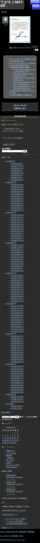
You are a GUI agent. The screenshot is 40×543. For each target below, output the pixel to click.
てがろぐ (13, 540)
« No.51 (16, 105)
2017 (9, 404)
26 (6, 443)
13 (8, 438)
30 (15, 443)
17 (18, 438)
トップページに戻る (13, 138)
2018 (9, 394)
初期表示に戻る (20, 108)
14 (11, 438)
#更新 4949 (10, 475)
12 (6, 438)
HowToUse (10, 467)
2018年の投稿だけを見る (22, 78)
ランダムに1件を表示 (14, 521)
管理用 (36, 7)
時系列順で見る (18, 61)
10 (18, 435)
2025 (9, 182)
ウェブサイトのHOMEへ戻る (11, 536)
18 (3, 440)
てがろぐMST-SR (12, 4)
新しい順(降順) (28, 417)
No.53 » (24, 105)
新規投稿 (35, 2)
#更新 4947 (10, 489)
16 (15, 438)
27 (8, 443)
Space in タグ (11, 465)
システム (9, 453)
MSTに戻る (9, 144)
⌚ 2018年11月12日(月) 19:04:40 (20, 48)
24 (18, 440)
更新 (8, 451)
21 (11, 440)
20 (8, 440)
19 (6, 440)
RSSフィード (7, 528)
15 (13, 438)
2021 (9, 304)
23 (15, 440)
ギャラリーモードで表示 (16, 519)
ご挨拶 (9, 458)
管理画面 (30, 532)
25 (3, 443)
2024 (9, 213)
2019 (9, 364)
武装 (8, 463)
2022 (9, 273)
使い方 (9, 460)
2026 (9, 161)
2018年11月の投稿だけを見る (23, 74)
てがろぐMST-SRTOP (9, 532)
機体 (8, 456)
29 (13, 443)
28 (11, 443)
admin (35, 46)
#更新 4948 (10, 482)
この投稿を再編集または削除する (20, 95)
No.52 (6, 25)
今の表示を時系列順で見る (17, 523)
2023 (9, 243)
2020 (9, 334)
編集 (36, 49)
